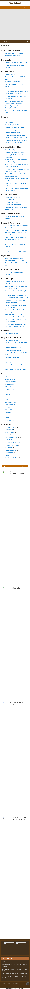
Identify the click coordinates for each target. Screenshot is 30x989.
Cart (6, 397)
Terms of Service (10, 404)
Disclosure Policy (10, 415)
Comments (16, 466)
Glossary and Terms (11, 381)
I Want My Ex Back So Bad (13, 350)
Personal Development (11, 445)
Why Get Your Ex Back (11, 458)
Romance (7, 455)
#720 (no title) (9, 386)
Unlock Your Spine (10, 89)
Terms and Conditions (11, 988)
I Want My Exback (10, 983)
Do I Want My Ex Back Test (13, 125)
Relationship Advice (10, 450)
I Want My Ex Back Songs (12, 132)
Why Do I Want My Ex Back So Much (16, 130)
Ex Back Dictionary (10, 379)
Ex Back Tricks (9, 432)
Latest (10, 466)
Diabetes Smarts (10, 74)
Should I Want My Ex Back (12, 150)
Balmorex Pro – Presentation (13, 204)
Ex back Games (9, 389)
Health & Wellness (10, 440)
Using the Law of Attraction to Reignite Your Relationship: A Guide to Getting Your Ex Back (16, 233)
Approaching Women (11, 427)
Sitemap (7, 407)
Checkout (7, 394)
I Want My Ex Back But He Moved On (16, 140)
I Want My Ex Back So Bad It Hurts (15, 143)
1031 (4, 469)
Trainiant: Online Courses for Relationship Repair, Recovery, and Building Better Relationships (15, 106)
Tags (22, 466)
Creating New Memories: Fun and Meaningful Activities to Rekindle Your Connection (16, 244)
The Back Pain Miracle (11, 202)
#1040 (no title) (9, 420)
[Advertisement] (15, 24)
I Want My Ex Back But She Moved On (16, 62)
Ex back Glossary (10, 384)
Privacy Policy (9, 410)
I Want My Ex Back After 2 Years (14, 127)
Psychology (8, 447)
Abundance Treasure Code (12, 81)
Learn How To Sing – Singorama (14, 101)
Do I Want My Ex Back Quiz (13, 340)
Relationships (9, 452)
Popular (5, 466)
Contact (7, 417)
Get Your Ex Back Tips (11, 437)
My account (8, 392)
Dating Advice (9, 429)
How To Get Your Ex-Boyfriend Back (15, 369)
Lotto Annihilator (9, 122)
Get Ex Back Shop (10, 402)
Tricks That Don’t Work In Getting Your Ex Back (15, 973)
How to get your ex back (12, 357)
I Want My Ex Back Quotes (13, 347)
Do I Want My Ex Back (11, 333)
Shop (6, 399)
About (6, 376)
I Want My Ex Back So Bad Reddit (15, 135)
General (7, 435)
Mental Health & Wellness (12, 442)
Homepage (8, 412)
